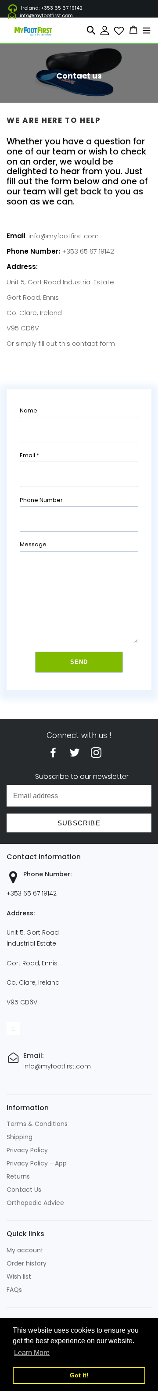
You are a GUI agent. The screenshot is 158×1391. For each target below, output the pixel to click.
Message (33, 544)
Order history (27, 1263)
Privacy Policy (27, 1150)
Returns (18, 1176)
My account (25, 1250)
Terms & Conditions (37, 1123)
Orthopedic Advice (35, 1202)
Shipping (19, 1137)
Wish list (19, 1276)
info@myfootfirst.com (46, 15)
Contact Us (24, 1189)
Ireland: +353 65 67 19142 (52, 7)
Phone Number (41, 500)
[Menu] (146, 30)
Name (28, 410)
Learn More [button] (32, 1352)
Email (29, 455)
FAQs (14, 1289)
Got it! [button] (79, 1375)
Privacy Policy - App (37, 1163)
